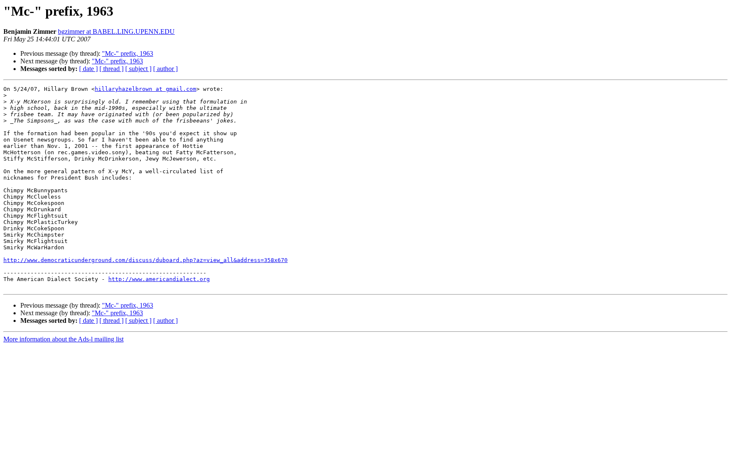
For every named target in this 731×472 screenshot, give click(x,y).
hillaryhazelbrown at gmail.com (145, 89)
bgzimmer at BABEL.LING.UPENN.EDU (116, 31)
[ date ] (88, 68)
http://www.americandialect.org (159, 279)
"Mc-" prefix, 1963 (127, 53)
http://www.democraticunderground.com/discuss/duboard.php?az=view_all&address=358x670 (145, 260)
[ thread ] (111, 68)
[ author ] (165, 68)
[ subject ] (138, 68)
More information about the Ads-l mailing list (63, 339)
